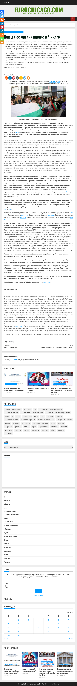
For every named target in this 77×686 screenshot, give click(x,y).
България (49, 413)
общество (55, 427)
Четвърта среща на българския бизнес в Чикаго (57, 346)
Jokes (5, 508)
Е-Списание (20, 32)
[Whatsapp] (2, 39)
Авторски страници (9, 32)
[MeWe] (2, 31)
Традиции (7, 562)
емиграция (61, 420)
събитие (61, 430)
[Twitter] (24, 78)
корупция (8, 427)
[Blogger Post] (17, 78)
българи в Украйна (28, 420)
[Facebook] (2, 12)
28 (68, 632)
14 (68, 624)
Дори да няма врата (10, 346)
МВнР (18, 416)
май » (71, 639)
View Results (38, 595)
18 (38, 628)
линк (17, 132)
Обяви (6, 555)
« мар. (6, 639)
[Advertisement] (18, 473)
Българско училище (62, 413)
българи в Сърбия (11, 420)
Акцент (6, 518)
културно (18, 427)
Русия (36, 416)
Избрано (6, 540)
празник (18, 430)
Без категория (8, 522)
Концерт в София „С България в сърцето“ (38, 379)
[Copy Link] (21, 78)
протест (26, 430)
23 (19, 632)
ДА (7, 583)
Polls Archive (8, 599)
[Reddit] (6, 78)
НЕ (7, 587)
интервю (36, 423)
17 (28, 628)
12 (48, 624)
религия (45, 430)
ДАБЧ (7, 416)
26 (48, 632)
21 (68, 628)
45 (5, 497)
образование (43, 427)
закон (69, 420)
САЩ (43, 416)
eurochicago (16, 409)
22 (9, 632)
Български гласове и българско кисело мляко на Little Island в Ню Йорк (62, 379)
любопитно (7, 551)
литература (7, 547)
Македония (27, 416)
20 (58, 628)
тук (50, 81)
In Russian (7, 504)
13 (58, 624)
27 (58, 632)
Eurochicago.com (38, 9)
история (45, 423)
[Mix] (2, 35)
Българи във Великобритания (32, 413)
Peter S (7, 68)
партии (64, 427)
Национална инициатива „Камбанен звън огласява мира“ (15, 379)
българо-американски (45, 420)
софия (53, 430)
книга (53, 423)
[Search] (68, 19)
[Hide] (1, 46)
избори (7, 423)
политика (8, 430)
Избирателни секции (10, 536)
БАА (35, 409)
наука (34, 427)
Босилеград (43, 409)
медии (26, 427)
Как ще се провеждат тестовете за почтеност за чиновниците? (65, 659)
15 (9, 628)
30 (19, 635)
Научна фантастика (12, 514)
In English (27, 409)
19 (48, 628)
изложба (16, 423)
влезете (15, 360)
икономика (26, 423)
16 (19, 628)
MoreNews (45, 684)
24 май (7, 409)
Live (73, 19)
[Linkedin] (10, 78)
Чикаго (11, 342)
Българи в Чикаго (11, 413)
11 (38, 624)
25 (38, 632)
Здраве (6, 533)
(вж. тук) (23, 217)
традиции (8, 434)
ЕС (12, 416)
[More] (28, 78)
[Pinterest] (13, 78)
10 (28, 624)
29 (9, 635)
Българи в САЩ (56, 409)
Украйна (50, 416)
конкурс (61, 423)
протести (35, 430)
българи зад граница (59, 383)
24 (28, 632)
